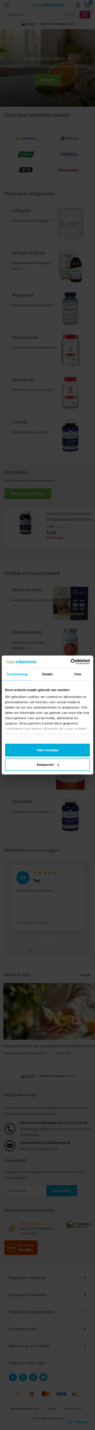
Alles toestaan (48, 750)
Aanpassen (45, 764)
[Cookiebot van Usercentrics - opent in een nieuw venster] (70, 662)
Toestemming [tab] (16, 674)
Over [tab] (78, 674)
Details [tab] (47, 674)
